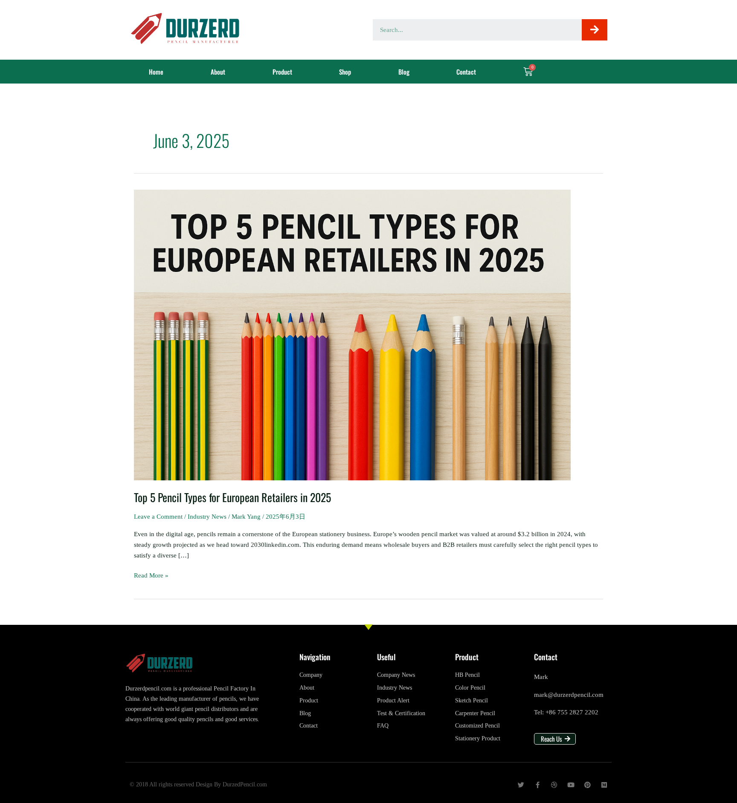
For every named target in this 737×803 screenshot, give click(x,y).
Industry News (207, 516)
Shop (345, 71)
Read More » (151, 574)
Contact (466, 71)
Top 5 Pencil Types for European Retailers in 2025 (232, 497)
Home (156, 71)
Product (282, 71)
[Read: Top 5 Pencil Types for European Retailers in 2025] (352, 334)
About (218, 71)
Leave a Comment (158, 516)
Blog (403, 71)
